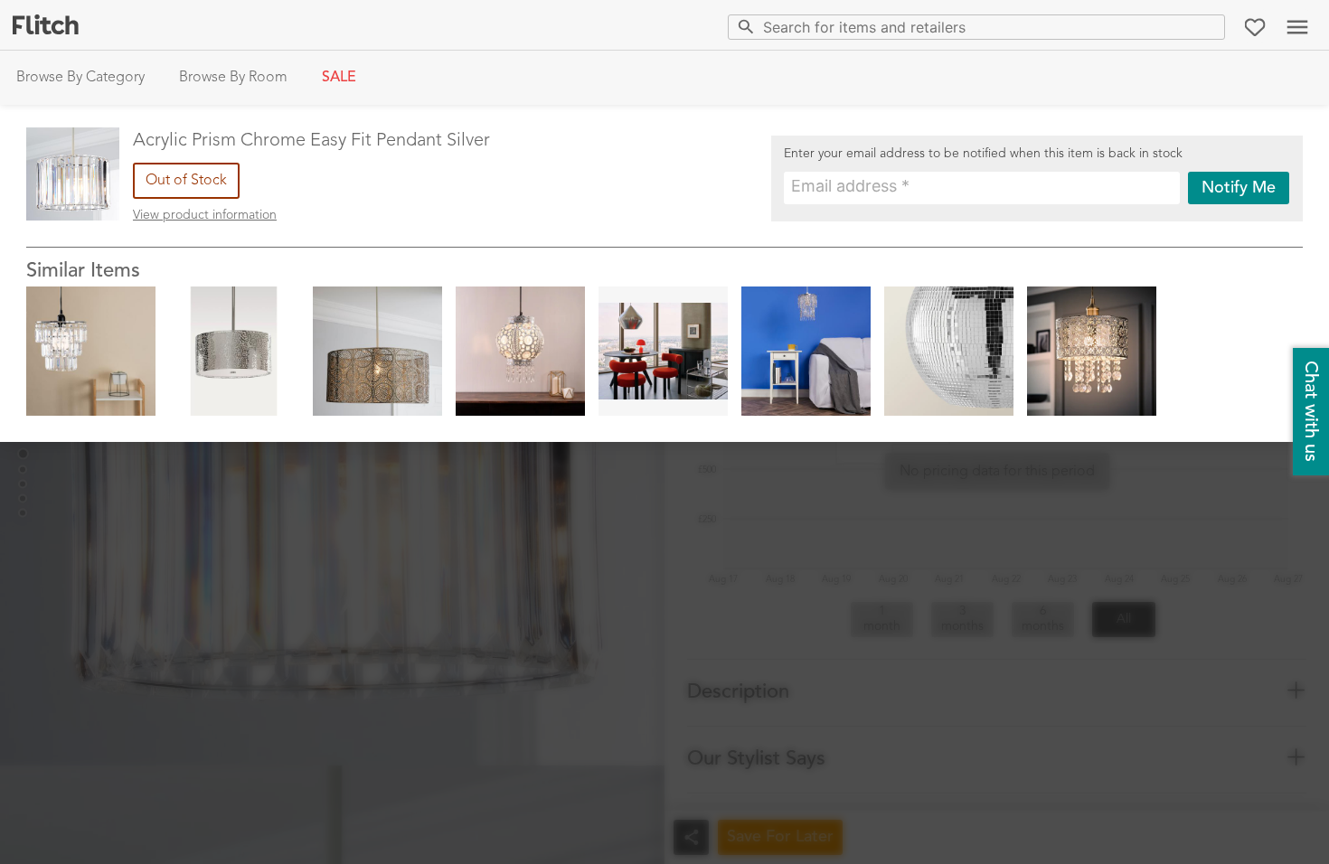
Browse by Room (233, 77)
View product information (205, 215)
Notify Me (1239, 188)
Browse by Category (80, 77)
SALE (339, 77)
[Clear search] (1207, 26)
